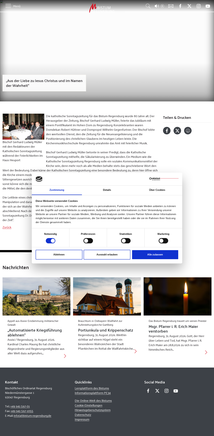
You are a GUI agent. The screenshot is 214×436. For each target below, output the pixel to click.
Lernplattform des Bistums (92, 388)
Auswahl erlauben (107, 254)
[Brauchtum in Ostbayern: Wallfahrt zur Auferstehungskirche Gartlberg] (107, 296)
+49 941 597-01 (20, 406)
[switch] (88, 240)
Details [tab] (107, 190)
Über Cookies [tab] (157, 190)
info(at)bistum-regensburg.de (32, 415)
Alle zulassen (155, 254)
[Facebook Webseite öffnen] (180, 6)
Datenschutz (83, 414)
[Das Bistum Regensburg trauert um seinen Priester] (177, 296)
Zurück (7, 227)
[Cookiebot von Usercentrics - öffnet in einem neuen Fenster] (164, 178)
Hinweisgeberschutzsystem (93, 410)
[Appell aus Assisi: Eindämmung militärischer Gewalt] (36, 296)
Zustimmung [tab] (56, 190)
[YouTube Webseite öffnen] (207, 6)
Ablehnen (59, 254)
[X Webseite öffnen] (189, 6)
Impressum (82, 419)
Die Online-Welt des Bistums (93, 400)
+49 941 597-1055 (22, 411)
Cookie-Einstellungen (88, 405)
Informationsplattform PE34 (93, 392)
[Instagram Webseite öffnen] (198, 6)
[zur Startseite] (84, 8)
